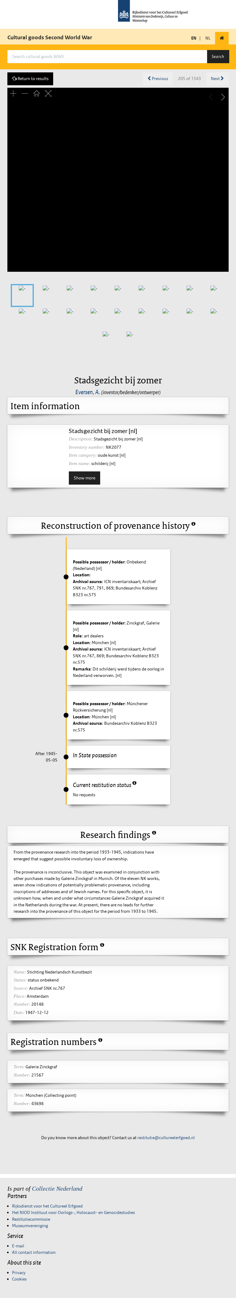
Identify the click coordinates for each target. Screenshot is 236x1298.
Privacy (19, 1272)
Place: (20, 996)
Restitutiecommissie (31, 1219)
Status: (20, 979)
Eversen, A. (87, 392)
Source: (21, 988)
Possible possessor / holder (98, 562)
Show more (84, 478)
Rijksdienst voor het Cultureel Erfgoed (47, 1206)
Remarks (81, 669)
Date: (19, 1012)
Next (216, 78)
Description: (81, 438)
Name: (20, 972)
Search (218, 56)
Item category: (83, 455)
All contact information (34, 1252)
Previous (159, 78)
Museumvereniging (30, 1225)
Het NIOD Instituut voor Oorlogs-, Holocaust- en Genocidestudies (73, 1212)
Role (77, 636)
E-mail (18, 1246)
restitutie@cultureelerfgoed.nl (166, 1137)
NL (207, 38)
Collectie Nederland (57, 1188)
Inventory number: (87, 447)
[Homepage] (222, 38)
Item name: (79, 463)
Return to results (33, 78)
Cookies (19, 1279)
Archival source (87, 581)
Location (81, 575)
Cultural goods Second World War (49, 37)
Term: (19, 1066)
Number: (22, 1004)
